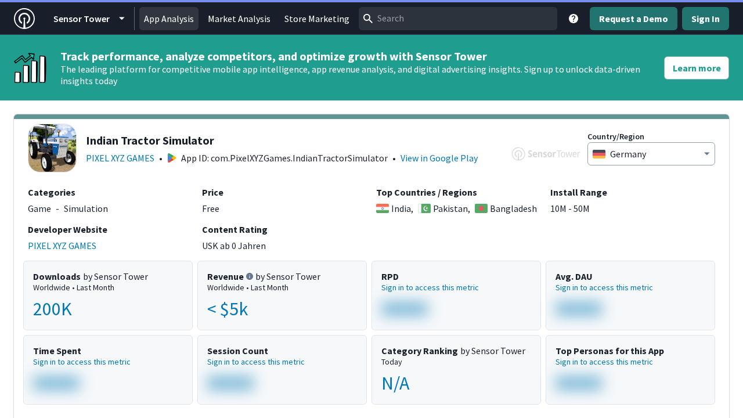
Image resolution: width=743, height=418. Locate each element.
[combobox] (458, 18)
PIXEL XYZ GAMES (120, 158)
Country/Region (615, 136)
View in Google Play (439, 158)
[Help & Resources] (573, 18)
